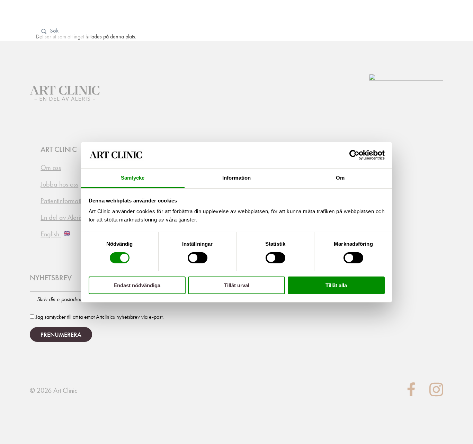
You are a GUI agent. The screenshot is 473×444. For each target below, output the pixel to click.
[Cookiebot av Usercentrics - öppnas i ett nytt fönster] (354, 155)
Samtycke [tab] (133, 178)
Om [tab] (340, 178)
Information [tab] (236, 178)
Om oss (51, 167)
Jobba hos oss (59, 184)
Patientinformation (64, 200)
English (51, 233)
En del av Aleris (61, 217)
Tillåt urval (236, 285)
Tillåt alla (336, 285)
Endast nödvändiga (137, 285)
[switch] (197, 257)
